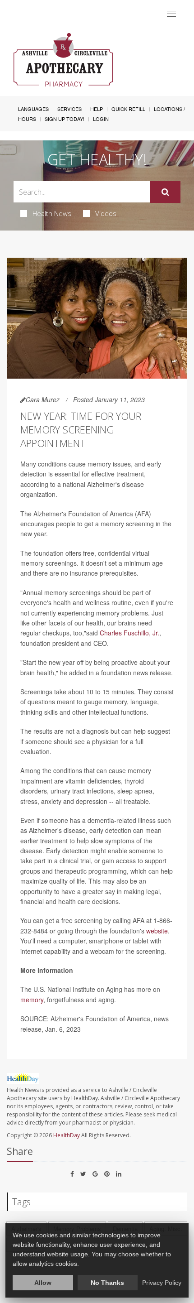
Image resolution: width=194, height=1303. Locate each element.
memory (31, 999)
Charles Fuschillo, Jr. (129, 632)
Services (69, 108)
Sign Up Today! (64, 118)
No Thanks (107, 1282)
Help (96, 108)
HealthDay (66, 1135)
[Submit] (165, 192)
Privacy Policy (161, 1282)
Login (101, 118)
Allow (42, 1282)
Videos (105, 213)
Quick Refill (128, 108)
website (157, 930)
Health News (51, 213)
